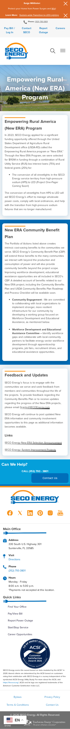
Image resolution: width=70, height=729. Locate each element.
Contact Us (52, 705)
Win (53, 8)
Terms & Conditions (18, 705)
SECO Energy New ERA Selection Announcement (33, 442)
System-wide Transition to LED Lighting (39, 15)
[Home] (16, 51)
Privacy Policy (52, 697)
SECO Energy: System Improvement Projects (30, 450)
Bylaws (18, 697)
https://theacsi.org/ (11, 682)
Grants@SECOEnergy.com (35, 407)
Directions (14, 559)
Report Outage (43, 30)
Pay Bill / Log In (9, 30)
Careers (60, 28)
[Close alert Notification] (66, 3)
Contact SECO (26, 30)
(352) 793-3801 (41, 21)
